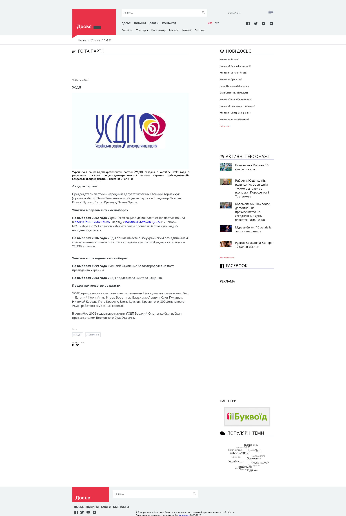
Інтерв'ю (173, 30)
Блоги (154, 23)
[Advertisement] (137, 66)
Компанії (186, 30)
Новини (140, 23)
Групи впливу (158, 30)
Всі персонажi (227, 257)
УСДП (78, 334)
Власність (127, 30)
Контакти (169, 23)
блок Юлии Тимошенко (92, 222)
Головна (82, 40)
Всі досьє (224, 126)
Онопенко (94, 334)
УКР (210, 23)
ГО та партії (142, 30)
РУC (217, 23)
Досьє (126, 23)
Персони (199, 30)
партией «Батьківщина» (143, 222)
